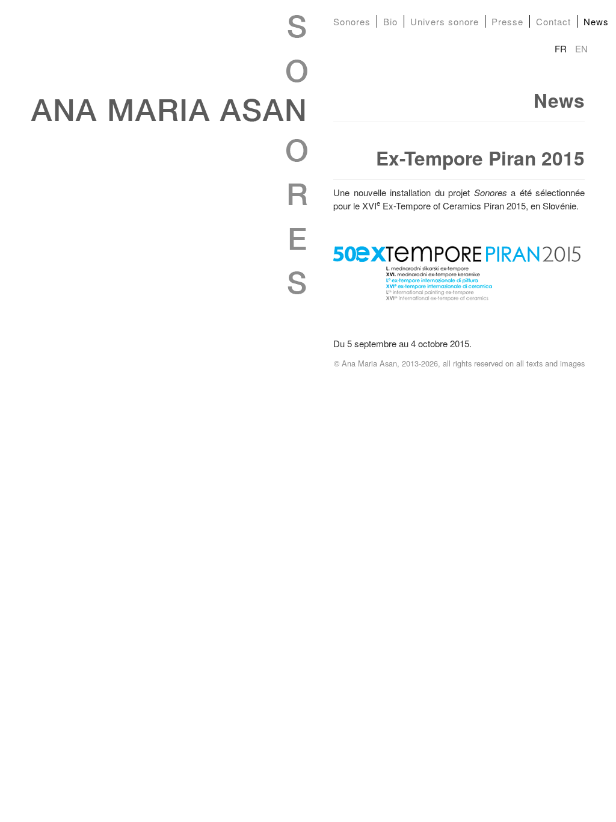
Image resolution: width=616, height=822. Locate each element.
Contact (553, 21)
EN (581, 48)
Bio (390, 21)
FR (562, 48)
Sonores (352, 21)
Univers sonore (444, 21)
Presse (507, 21)
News (596, 21)
